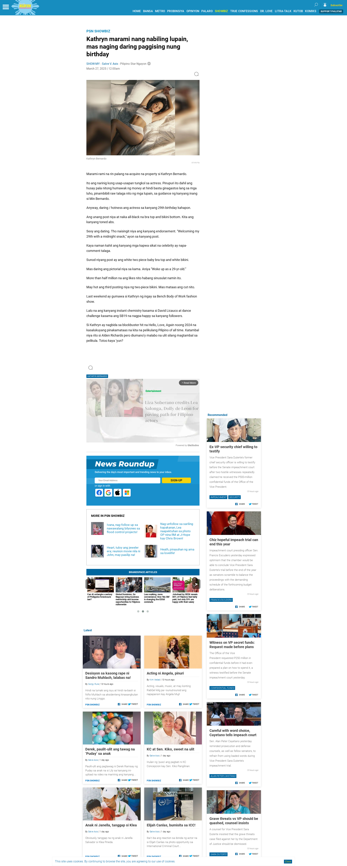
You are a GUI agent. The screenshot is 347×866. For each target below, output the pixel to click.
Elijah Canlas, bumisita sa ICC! (171, 825)
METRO (160, 11)
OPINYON (193, 11)
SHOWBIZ (221, 11)
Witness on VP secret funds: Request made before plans (232, 644)
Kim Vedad (155, 679)
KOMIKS (310, 11)
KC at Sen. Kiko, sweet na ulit (170, 749)
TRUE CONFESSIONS (244, 11)
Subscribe (336, 5)
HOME (137, 11)
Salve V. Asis (110, 63)
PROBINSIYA (175, 11)
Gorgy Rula (93, 684)
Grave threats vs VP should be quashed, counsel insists (233, 820)
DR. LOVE (266, 11)
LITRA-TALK (283, 11)
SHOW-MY (93, 63)
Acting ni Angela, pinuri (165, 673)
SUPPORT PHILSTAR (331, 11)
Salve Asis (93, 760)
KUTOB (298, 11)
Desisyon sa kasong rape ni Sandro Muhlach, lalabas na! (108, 675)
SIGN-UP (176, 480)
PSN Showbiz (98, 31)
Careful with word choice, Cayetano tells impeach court (232, 732)
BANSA (148, 11)
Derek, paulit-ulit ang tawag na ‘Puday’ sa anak (110, 751)
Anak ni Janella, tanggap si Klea (111, 825)
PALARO (207, 11)
